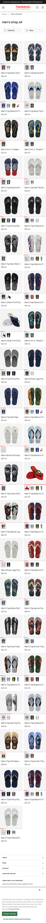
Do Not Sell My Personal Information (17, 919)
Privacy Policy (14, 909)
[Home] (23, 7)
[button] (42, 7)
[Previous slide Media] (3, 62)
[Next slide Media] (20, 62)
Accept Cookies (9, 914)
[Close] (39, 890)
